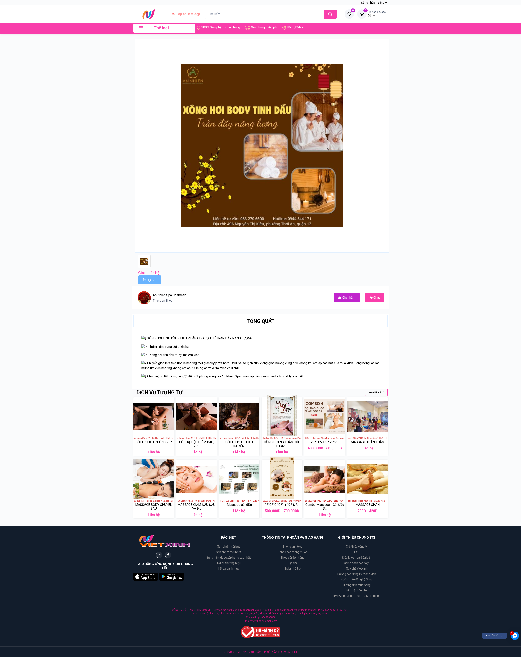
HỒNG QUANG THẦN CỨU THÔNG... (282, 444)
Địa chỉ (292, 563)
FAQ (356, 552)
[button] (145, 576)
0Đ (377, 14)
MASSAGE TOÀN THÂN (367, 442)
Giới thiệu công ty (357, 546)
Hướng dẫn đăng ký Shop (357, 579)
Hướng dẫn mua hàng (357, 585)
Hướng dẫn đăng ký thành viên (356, 574)
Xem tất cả (375, 392)
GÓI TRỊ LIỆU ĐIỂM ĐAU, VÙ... (196, 444)
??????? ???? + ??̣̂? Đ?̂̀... (282, 505)
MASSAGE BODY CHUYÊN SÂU (153, 507)
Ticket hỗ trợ (293, 568)
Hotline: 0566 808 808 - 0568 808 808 (356, 596)
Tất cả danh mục (228, 568)
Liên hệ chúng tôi (356, 590)
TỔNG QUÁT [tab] (261, 321)
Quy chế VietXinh (357, 568)
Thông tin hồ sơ (292, 546)
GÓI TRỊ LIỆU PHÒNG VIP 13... (154, 444)
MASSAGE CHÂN (367, 505)
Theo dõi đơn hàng (292, 557)
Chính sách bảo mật (356, 563)
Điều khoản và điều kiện (356, 557)
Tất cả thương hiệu (229, 563)
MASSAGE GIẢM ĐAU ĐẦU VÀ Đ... (196, 507)
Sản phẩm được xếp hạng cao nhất (228, 557)
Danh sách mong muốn (293, 552)
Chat (376, 298)
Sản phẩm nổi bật (228, 546)
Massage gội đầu (239, 505)
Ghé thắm (348, 298)
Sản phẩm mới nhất (228, 552)
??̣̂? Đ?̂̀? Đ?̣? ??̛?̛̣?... (324, 442)
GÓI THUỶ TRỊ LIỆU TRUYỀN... (239, 444)
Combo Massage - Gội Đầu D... (324, 507)
